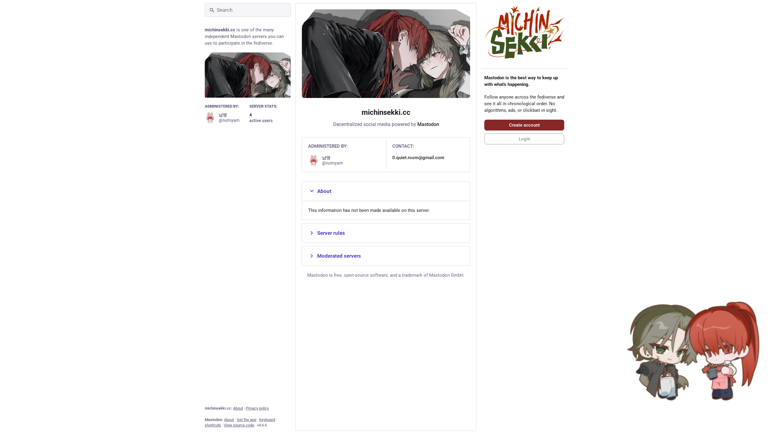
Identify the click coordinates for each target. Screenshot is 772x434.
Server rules (331, 233)
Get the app (246, 419)
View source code (239, 425)
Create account (524, 125)
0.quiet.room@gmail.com (418, 157)
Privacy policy (257, 408)
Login (524, 139)
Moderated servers (339, 256)
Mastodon (428, 124)
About (238, 408)
